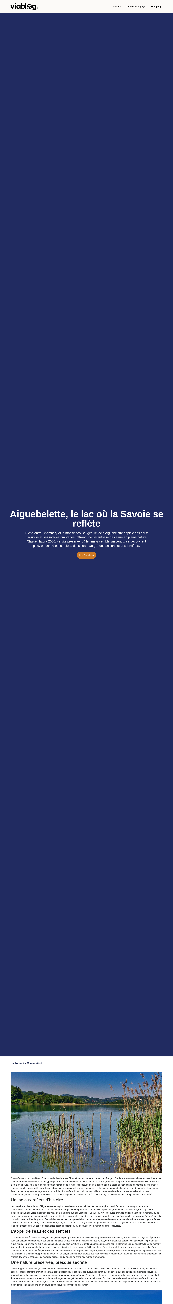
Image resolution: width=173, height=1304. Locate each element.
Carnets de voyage (135, 6)
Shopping (156, 6)
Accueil (117, 6)
